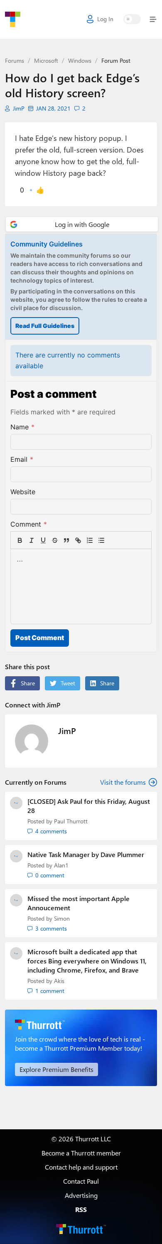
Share (28, 683)
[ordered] (90, 540)
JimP (19, 108)
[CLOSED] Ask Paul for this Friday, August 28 (88, 806)
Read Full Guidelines (44, 325)
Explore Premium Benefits (56, 1069)
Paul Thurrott (71, 821)
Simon (62, 918)
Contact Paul (81, 1181)
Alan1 (61, 865)
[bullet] (101, 540)
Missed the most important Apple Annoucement (78, 903)
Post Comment (39, 637)
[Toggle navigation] (151, 19)
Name (22, 427)
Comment (28, 524)
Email (21, 459)
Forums (14, 60)
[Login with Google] (82, 224)
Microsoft (46, 60)
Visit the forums (123, 782)
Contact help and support (81, 1167)
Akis (59, 981)
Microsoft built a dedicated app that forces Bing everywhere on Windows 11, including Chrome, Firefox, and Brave (87, 960)
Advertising (81, 1195)
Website (22, 492)
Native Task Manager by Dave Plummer (85, 854)
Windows (79, 60)
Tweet (68, 683)
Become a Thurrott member (81, 1152)
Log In (105, 19)
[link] (113, 540)
